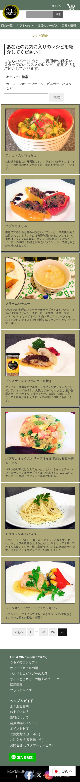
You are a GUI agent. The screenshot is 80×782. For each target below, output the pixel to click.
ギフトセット (25, 25)
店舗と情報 (69, 25)
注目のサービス (48, 25)
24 (53, 632)
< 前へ (19, 632)
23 (43, 632)
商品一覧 (7, 25)
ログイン (56, 6)
